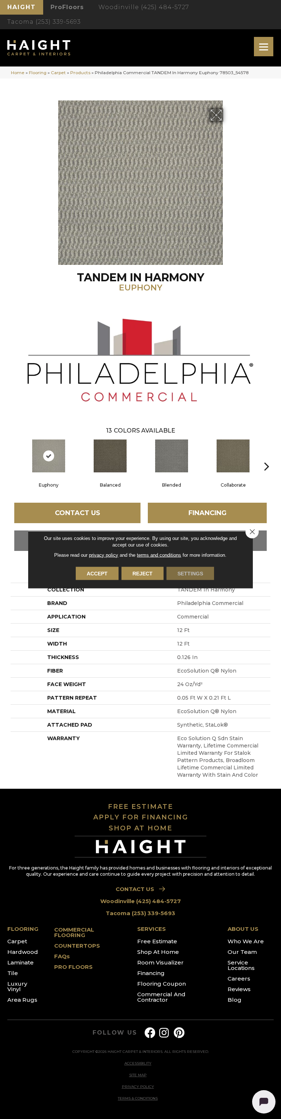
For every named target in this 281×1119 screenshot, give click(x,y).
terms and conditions (159, 554)
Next (266, 455)
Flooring (37, 72)
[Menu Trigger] (264, 47)
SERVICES (151, 928)
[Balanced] (110, 456)
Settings (190, 573)
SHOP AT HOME (140, 828)
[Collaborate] (233, 456)
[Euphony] (48, 456)
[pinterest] (179, 1033)
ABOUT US (243, 928)
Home (18, 72)
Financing (207, 513)
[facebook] (150, 1033)
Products (80, 72)
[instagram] (164, 1033)
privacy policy (103, 554)
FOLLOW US (115, 1032)
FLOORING (22, 928)
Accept (97, 573)
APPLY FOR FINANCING (140, 817)
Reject (142, 573)
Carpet (58, 72)
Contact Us (77, 513)
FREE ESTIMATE (140, 807)
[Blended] (171, 456)
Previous (14, 455)
